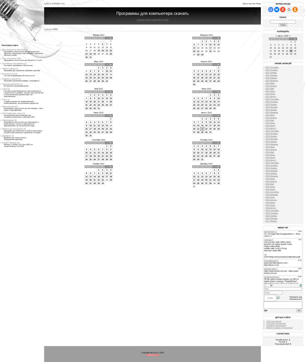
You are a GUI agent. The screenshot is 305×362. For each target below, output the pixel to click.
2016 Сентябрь (272, 210)
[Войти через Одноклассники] (295, 9)
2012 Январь (271, 78)
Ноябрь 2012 (98, 164)
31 (90, 57)
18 (202, 78)
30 (86, 57)
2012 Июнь (270, 91)
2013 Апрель (271, 118)
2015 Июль (270, 189)
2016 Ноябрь (271, 216)
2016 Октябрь (271, 213)
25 (95, 54)
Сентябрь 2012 (98, 140)
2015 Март (270, 179)
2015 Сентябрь (272, 192)
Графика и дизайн (10, 79)
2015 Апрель (271, 181)
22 (111, 50)
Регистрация (151, 20)
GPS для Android (273, 321)
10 (210, 44)
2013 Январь (271, 110)
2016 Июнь (270, 203)
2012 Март (270, 83)
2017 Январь (271, 221)
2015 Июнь (270, 187)
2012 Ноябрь (271, 104)
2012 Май (269, 88)
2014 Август (270, 160)
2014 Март (270, 147)
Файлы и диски (8, 69)
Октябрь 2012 (206, 140)
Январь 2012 (98, 35)
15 (99, 74)
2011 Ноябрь (271, 73)
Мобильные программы (12, 129)
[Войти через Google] (289, 9)
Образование (8, 120)
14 (95, 74)
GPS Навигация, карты (12, 113)
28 (198, 55)
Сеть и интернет (9, 58)
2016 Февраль (271, 195)
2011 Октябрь (271, 70)
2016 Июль (270, 205)
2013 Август (270, 128)
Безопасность (8, 74)
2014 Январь (271, 142)
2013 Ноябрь (271, 136)
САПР (4, 89)
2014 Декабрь (271, 171)
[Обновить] (301, 285)
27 (90, 81)
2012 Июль (270, 94)
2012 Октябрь (271, 102)
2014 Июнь (270, 155)
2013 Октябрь (271, 134)
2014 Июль (270, 157)
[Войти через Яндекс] (282, 9)
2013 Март (270, 115)
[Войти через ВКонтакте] (276, 9)
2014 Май (269, 152)
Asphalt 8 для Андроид (276, 326)
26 (86, 81)
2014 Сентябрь (272, 163)
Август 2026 (283, 36)
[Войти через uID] (270, 9)
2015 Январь (271, 173)
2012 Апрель (271, 86)
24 (90, 54)
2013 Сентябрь (272, 131)
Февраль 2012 (206, 35)
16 (103, 74)
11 (215, 44)
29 (111, 54)
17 (210, 48)
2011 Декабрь (271, 75)
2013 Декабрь (271, 139)
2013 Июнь (270, 123)
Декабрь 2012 (206, 164)
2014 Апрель (271, 149)
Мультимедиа (8, 106)
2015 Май (269, 184)
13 (194, 48)
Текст (4, 99)
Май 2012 (98, 89)
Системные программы (12, 63)
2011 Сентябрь (272, 67)
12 (218, 44)
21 (107, 50)
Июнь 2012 (206, 89)
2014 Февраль (271, 144)
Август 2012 (206, 113)
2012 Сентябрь (272, 99)
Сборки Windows (9, 143)
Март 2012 (98, 61)
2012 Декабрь (271, 107)
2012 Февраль (271, 81)
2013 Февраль (271, 112)
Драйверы (6, 136)
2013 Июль (270, 126)
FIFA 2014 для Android (276, 323)
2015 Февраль (271, 176)
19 (99, 50)
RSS (166, 20)
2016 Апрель (271, 200)
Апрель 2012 (206, 61)
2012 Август (270, 96)
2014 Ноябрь (271, 168)
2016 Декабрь (271, 218)
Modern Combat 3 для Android (279, 328)
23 (86, 54)
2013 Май (269, 120)
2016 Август (270, 208)
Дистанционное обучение (13, 50)
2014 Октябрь (271, 165)
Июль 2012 (98, 113)
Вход (161, 20)
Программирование (11, 84)
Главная (140, 20)
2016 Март (270, 197)
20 (103, 50)
